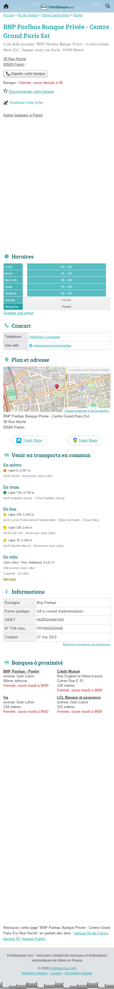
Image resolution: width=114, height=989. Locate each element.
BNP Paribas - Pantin (21, 671)
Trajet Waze (32, 440)
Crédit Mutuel (68, 671)
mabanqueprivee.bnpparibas (52, 345)
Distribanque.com (63, 968)
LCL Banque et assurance (79, 697)
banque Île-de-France (91, 933)
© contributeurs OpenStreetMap (88, 369)
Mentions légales (35, 973)
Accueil (6, 6)
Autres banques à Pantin (23, 115)
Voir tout (9, 579)
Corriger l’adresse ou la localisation (87, 410)
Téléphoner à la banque (44, 337)
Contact (56, 973)
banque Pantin (33, 939)
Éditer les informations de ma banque (87, 644)
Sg (5, 697)
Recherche (108, 6)
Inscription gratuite (78, 973)
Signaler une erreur (18, 313)
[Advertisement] (57, 184)
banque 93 (11, 939)
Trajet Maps (88, 440)
